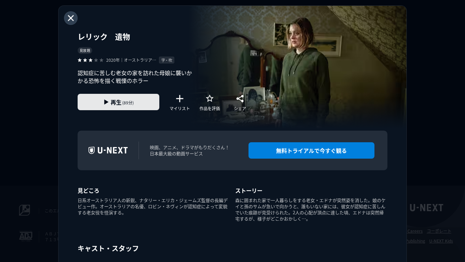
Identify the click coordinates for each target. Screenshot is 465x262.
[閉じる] (71, 18)
